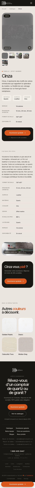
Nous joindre (21, 434)
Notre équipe (9, 431)
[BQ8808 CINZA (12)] (5, 63)
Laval (6, 463)
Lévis (12, 463)
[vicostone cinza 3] (26, 56)
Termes (19, 478)
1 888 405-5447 (17, 451)
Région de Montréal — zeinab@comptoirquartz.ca (17, 439)
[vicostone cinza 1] (12, 56)
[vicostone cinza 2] (19, 56)
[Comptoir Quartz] (7, 3)
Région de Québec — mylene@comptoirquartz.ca (17, 441)
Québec (27, 463)
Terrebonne (26, 466)
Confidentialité (11, 478)
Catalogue (12, 9)
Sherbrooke (16, 466)
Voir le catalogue (17, 414)
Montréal (8, 466)
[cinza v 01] (5, 56)
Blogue (12, 434)
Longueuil (19, 463)
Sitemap (26, 478)
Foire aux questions (23, 431)
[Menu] (31, 3)
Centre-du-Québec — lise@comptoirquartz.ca (17, 444)
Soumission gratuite (16, 133)
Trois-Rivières (17, 469)
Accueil (4, 9)
